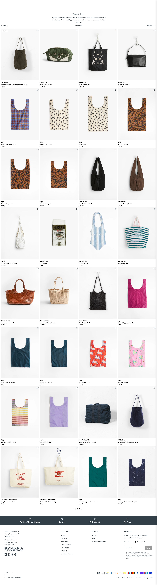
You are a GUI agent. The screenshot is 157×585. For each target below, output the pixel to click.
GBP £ (8, 573)
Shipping (63, 535)
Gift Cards (64, 550)
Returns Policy (65, 538)
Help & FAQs (64, 541)
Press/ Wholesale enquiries (98, 541)
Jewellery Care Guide (67, 554)
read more (78, 22)
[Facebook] (6, 554)
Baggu (70, 20)
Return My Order (130, 577)
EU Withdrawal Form (120, 577)
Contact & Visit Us (66, 544)
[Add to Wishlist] (38, 30)
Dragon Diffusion (61, 20)
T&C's (151, 577)
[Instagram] (9, 554)
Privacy (146, 577)
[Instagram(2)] (15, 554)
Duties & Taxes (139, 577)
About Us (93, 535)
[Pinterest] (12, 554)
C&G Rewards (65, 547)
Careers (93, 538)
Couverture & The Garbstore (14, 577)
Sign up (148, 548)
